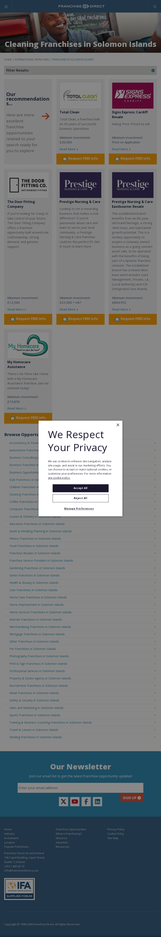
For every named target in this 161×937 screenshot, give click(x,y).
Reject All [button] (80, 498)
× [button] (117, 425)
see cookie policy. (59, 478)
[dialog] (80, 468)
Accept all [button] (81, 488)
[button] (80, 509)
